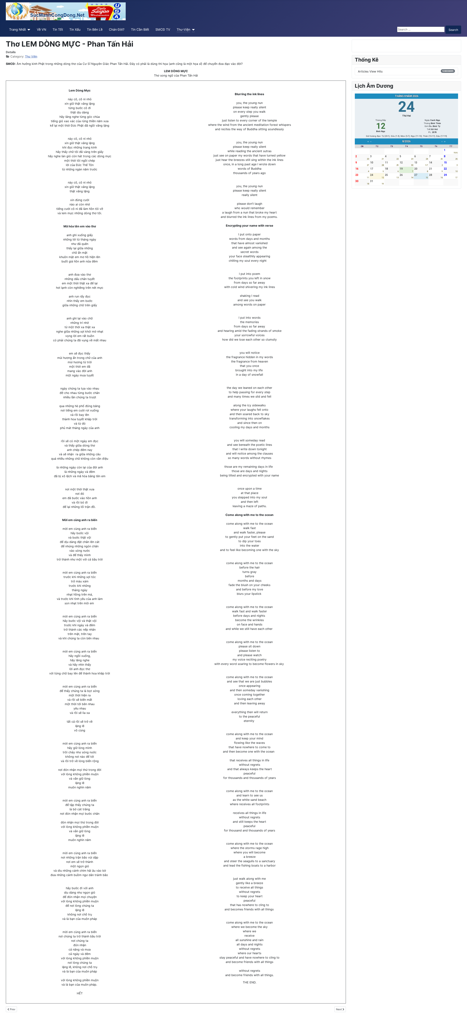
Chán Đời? (116, 29)
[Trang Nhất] (28, 29)
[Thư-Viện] (192, 29)
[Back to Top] (460, 1008)
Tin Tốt (58, 29)
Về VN (41, 29)
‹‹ (368, 141)
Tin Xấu (74, 29)
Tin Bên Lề (95, 29)
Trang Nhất (17, 29)
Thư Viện (31, 56)
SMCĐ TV (162, 29)
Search (453, 30)
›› (444, 141)
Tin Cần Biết (140, 29)
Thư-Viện (183, 29)
